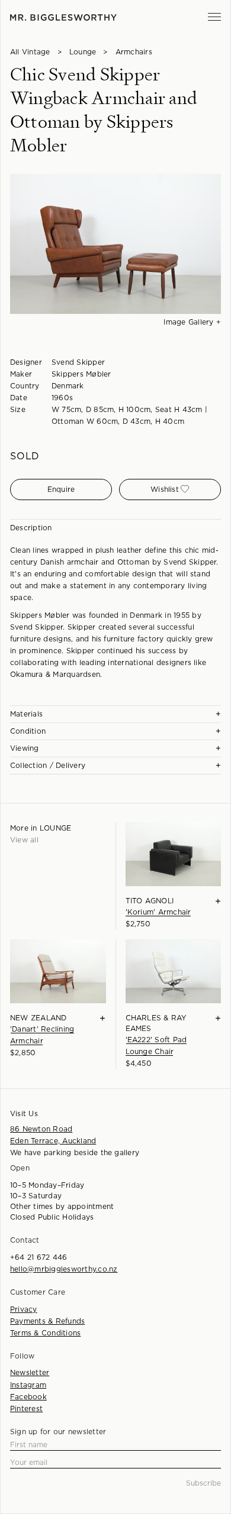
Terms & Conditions (45, 1333)
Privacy (23, 1309)
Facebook (28, 1396)
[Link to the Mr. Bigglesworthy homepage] (63, 17)
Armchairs (134, 52)
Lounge (82, 52)
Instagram (28, 1385)
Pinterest (26, 1408)
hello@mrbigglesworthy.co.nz (63, 1269)
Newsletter (29, 1372)
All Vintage (30, 52)
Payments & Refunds (47, 1321)
